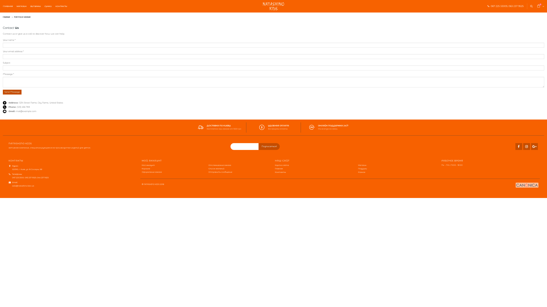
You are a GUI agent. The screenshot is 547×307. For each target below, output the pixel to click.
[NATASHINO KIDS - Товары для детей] (273, 6)
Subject (6, 63)
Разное (361, 172)
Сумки (48, 6)
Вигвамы (35, 6)
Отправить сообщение (220, 172)
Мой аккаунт (148, 165)
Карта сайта (282, 165)
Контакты (61, 6)
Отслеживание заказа (219, 165)
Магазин (21, 6)
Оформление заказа (152, 172)
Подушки (362, 169)
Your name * (9, 40)
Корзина (146, 169)
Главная (8, 6)
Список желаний (216, 169)
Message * (8, 74)
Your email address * (13, 51)
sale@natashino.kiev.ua (23, 186)
